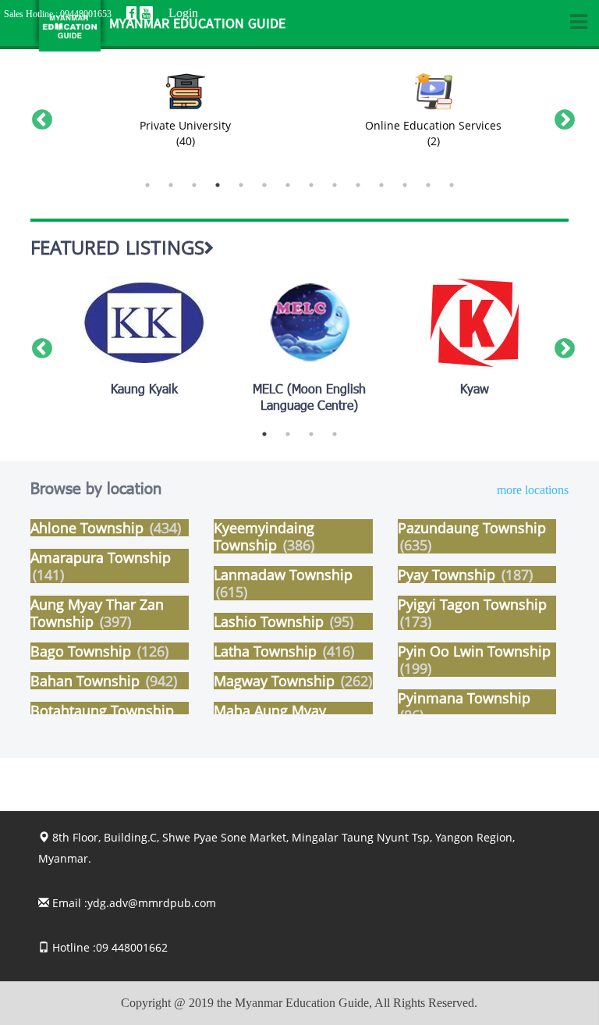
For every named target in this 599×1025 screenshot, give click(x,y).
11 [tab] (381, 185)
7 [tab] (288, 185)
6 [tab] (264, 185)
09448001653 (86, 14)
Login (183, 13)
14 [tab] (451, 185)
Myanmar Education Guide (197, 24)
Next (561, 116)
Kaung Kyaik (144, 391)
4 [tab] (217, 185)
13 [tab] (428, 185)
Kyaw (474, 391)
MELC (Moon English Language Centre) (309, 399)
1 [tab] (147, 185)
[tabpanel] (185, 116)
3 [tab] (194, 185)
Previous (38, 116)
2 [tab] (171, 185)
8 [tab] (311, 185)
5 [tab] (241, 185)
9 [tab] (334, 185)
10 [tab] (358, 185)
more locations (533, 490)
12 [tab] (405, 185)
